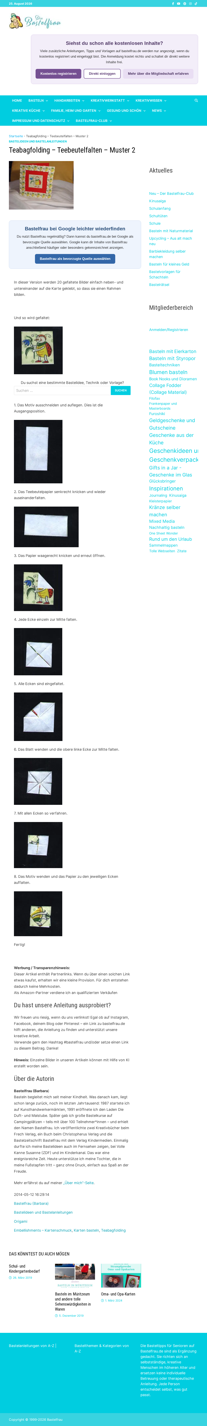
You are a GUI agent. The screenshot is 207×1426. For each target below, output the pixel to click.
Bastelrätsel (159, 284)
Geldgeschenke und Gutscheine (172, 424)
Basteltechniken (164, 365)
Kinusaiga (157, 201)
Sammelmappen (163, 545)
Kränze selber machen (165, 510)
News (157, 111)
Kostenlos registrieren (58, 74)
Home (17, 100)
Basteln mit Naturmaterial (171, 231)
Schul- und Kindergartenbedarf (24, 1269)
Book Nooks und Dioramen (173, 378)
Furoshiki (157, 413)
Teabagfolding (113, 1230)
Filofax (154, 398)
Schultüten (158, 216)
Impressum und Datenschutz (38, 121)
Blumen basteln (168, 372)
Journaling (158, 495)
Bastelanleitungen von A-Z (31, 1346)
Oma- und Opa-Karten (118, 1294)
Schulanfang (160, 208)
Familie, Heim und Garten (73, 111)
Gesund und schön (124, 111)
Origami (20, 1221)
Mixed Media (162, 521)
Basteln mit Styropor (172, 358)
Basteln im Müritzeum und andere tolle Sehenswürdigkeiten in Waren (73, 1302)
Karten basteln (86, 1230)
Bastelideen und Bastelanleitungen (38, 141)
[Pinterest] (185, 3)
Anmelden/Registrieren (168, 330)
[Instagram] (191, 3)
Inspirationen (166, 488)
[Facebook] (173, 3)
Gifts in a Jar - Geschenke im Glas (170, 471)
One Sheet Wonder (163, 533)
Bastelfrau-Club (92, 121)
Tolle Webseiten (162, 551)
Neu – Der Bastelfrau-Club (171, 193)
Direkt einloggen (102, 74)
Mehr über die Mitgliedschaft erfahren (158, 74)
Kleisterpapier (160, 501)
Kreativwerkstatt (108, 100)
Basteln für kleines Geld (169, 264)
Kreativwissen (149, 100)
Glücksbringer (162, 481)
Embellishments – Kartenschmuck (43, 1230)
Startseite (16, 136)
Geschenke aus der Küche (171, 439)
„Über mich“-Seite (78, 1183)
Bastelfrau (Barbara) (31, 1203)
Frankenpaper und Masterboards (163, 406)
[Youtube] (179, 3)
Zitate (182, 551)
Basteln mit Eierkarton (172, 351)
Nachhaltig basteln (166, 527)
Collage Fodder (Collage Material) (168, 389)
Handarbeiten (67, 100)
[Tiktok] (196, 3)
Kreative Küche (26, 111)
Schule (155, 223)
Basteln (36, 100)
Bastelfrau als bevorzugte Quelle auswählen (75, 259)
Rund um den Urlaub (170, 539)
